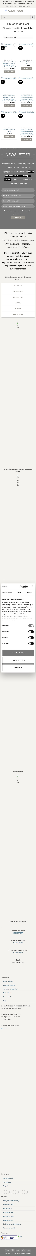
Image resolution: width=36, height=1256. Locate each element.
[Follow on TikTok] (12, 1192)
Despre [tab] (29, 592)
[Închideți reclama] (32, 587)
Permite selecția (18, 660)
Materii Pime (7, 993)
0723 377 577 (18, 933)
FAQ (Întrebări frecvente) (11, 1201)
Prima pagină (7, 28)
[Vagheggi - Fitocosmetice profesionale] (15, 11)
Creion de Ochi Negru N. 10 (9, 130)
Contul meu (7, 1182)
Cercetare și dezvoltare (10, 989)
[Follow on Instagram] (8, 1192)
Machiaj (16, 28)
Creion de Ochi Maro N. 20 (26, 62)
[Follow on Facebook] (3, 1192)
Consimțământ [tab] (7, 592)
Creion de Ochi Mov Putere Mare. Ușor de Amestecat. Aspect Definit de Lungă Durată (27, 98)
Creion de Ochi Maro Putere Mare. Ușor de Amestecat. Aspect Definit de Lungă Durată (9, 98)
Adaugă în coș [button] (9, 71)
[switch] (31, 631)
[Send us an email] (17, 1192)
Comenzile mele (8, 1178)
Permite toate (18, 653)
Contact (28, 6)
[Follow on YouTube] (26, 1192)
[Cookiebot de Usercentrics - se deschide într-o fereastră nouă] (20, 586)
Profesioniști (13, 6)
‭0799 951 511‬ (18, 943)
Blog (7, 6)
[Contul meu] (30, 11)
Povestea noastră (9, 985)
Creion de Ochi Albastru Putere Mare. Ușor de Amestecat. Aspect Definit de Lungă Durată (9, 64)
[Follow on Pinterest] (21, 1192)
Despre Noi (22, 6)
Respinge (18, 667)
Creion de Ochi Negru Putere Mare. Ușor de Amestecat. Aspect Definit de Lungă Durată (27, 132)
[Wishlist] (27, 11)
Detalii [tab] (19, 592)
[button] (2, 11)
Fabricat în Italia (8, 997)
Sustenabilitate (8, 981)
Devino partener (8, 1204)
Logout (5, 1186)
